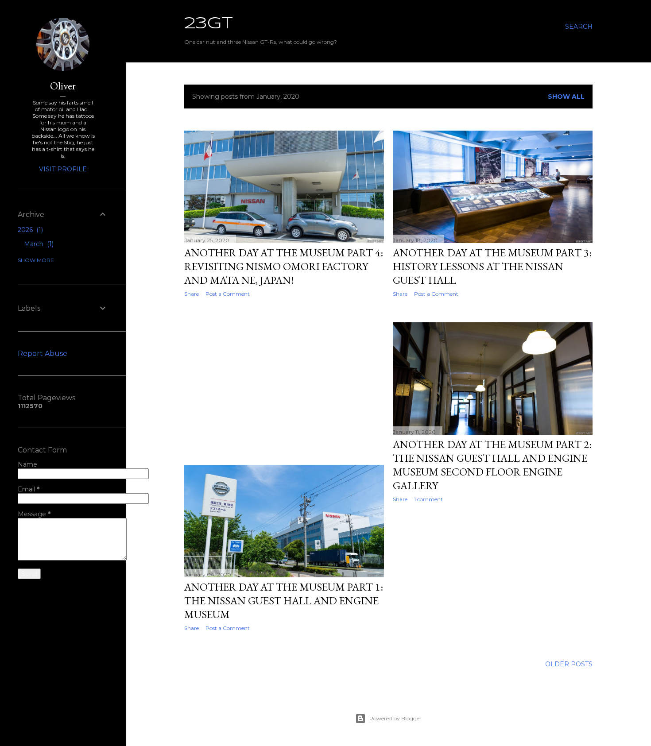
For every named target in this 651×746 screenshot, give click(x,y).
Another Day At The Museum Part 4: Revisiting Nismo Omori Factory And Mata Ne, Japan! (283, 266)
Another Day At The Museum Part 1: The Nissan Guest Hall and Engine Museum (283, 600)
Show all (566, 96)
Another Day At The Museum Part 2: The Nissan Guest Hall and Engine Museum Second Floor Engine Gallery (492, 464)
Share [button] (191, 293)
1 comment (428, 499)
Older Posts (569, 664)
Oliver (63, 86)
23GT (208, 23)
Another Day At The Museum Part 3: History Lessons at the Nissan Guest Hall (492, 266)
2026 (29, 230)
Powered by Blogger (395, 718)
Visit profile (63, 169)
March (38, 244)
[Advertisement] (284, 381)
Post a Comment (227, 293)
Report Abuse (42, 353)
